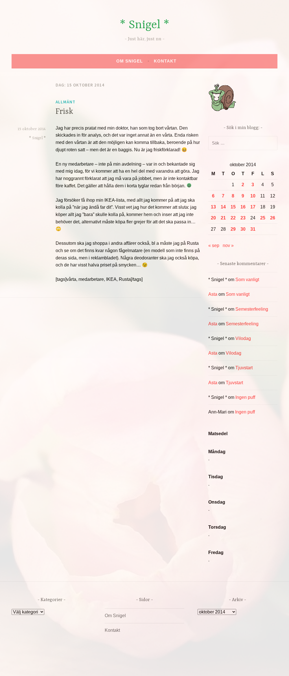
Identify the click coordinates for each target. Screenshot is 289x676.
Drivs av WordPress (102, 665)
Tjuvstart (244, 367)
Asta (212, 294)
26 (272, 217)
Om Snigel (129, 61)
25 (262, 217)
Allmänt (65, 101)
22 (233, 217)
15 (233, 206)
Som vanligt (247, 279)
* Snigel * (144, 25)
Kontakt (165, 61)
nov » (228, 245)
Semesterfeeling (251, 309)
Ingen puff (245, 397)
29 (233, 229)
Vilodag (243, 338)
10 (252, 196)
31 (252, 229)
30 (243, 229)
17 (252, 206)
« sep (213, 245)
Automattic (197, 665)
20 (213, 217)
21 (223, 217)
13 (213, 206)
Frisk (64, 111)
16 (243, 206)
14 (223, 206)
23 (243, 217)
